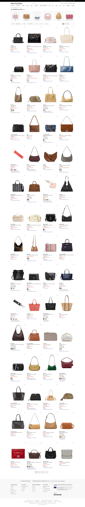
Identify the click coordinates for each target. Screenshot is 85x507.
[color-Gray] (44, 110)
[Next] (24, 35)
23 (47, 472)
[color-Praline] (28, 80)
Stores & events (45, 491)
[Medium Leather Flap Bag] (66, 421)
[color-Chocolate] (11, 348)
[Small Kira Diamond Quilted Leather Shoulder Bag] (34, 35)
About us (33, 486)
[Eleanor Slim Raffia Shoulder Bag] (50, 421)
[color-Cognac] (27, 258)
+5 (33, 466)
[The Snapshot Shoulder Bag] (66, 214)
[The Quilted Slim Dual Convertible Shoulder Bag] (34, 272)
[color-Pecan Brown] (59, 436)
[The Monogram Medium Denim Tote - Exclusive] (18, 184)
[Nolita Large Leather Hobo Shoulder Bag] (18, 333)
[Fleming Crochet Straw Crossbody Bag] (66, 94)
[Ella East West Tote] (66, 64)
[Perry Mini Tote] (66, 272)
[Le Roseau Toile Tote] (34, 303)
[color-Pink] (16, 169)
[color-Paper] (32, 466)
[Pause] (73, 0)
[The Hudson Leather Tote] (34, 184)
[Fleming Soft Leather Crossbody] (18, 64)
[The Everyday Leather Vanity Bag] (18, 214)
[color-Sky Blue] (64, 378)
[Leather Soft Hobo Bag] (66, 363)
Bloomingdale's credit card (24, 486)
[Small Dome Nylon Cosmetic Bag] (34, 393)
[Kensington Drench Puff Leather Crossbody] (18, 124)
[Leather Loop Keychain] (18, 154)
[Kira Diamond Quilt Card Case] (18, 451)
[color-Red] (11, 169)
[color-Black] (11, 80)
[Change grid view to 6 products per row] (64, 23)
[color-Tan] (12, 169)
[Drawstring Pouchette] (50, 393)
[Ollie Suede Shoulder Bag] (34, 154)
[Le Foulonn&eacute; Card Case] (50, 333)
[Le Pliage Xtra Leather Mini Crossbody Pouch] (34, 451)
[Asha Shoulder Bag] (66, 184)
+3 (49, 199)
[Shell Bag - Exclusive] (66, 333)
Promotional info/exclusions (60, 489)
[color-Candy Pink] (63, 378)
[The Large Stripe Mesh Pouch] (50, 243)
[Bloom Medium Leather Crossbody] (34, 243)
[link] (18, 48)
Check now (66, 489)
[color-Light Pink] (43, 199)
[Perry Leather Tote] (34, 64)
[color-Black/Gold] (11, 378)
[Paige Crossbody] (34, 124)
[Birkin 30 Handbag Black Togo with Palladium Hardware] (66, 243)
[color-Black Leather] (11, 288)
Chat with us (12, 486)
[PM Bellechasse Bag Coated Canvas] (18, 421)
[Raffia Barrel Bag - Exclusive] (34, 421)
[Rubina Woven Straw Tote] (66, 303)
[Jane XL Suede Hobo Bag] (18, 243)
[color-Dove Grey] (64, 436)
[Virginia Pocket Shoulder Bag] (34, 363)
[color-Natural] (43, 110)
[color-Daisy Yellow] (63, 436)
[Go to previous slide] (11, 0)
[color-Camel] (28, 289)
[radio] (11, 80)
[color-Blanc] (12, 80)
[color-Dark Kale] (13, 288)
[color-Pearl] (59, 348)
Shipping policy (13, 492)
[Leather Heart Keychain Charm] (50, 184)
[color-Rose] (44, 229)
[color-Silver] (13, 169)
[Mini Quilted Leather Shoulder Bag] (18, 363)
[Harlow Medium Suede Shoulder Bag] (66, 124)
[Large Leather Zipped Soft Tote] (50, 303)
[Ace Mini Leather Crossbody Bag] (66, 451)
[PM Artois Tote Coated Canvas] (18, 393)
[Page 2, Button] (49, 472)
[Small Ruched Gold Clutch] (66, 393)
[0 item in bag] (73, 3)
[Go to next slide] (72, 0)
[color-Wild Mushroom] (11, 110)
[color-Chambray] (14, 348)
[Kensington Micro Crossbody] (50, 124)
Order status (23, 489)
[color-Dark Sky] (59, 288)
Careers (33, 489)
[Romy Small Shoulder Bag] (50, 363)
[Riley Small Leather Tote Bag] (50, 451)
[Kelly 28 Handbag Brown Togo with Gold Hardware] (34, 333)
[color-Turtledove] (28, 466)
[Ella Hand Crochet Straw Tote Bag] (50, 94)
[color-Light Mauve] (27, 80)
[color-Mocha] (27, 466)
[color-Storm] (59, 169)
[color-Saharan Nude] (62, 378)
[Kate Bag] (50, 154)
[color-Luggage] (13, 348)
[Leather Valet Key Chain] (18, 303)
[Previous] (11, 35)
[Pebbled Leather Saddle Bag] (50, 214)
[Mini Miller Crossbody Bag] (50, 35)
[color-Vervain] (31, 466)
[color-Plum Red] (59, 378)
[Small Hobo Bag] (18, 94)
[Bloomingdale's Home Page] (16, 3)
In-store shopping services (46, 488)
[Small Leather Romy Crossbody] (18, 272)
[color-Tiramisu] (12, 110)
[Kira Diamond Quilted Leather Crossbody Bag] (50, 64)
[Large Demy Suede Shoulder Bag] (66, 154)
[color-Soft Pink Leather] (12, 288)
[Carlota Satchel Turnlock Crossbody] (50, 272)
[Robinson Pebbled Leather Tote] (66, 35)
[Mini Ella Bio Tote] (18, 35)
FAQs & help (12, 489)
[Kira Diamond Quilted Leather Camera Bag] (34, 214)
